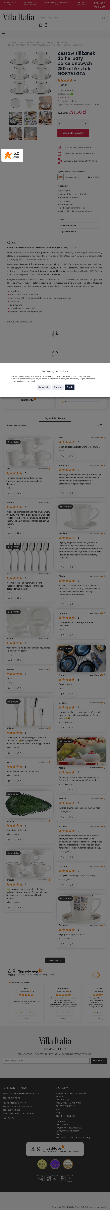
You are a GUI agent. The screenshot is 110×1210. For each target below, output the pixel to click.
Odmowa (57, 387)
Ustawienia (43, 387)
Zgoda (70, 387)
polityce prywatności (26, 381)
